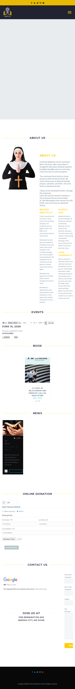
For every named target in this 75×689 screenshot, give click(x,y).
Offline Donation (9, 511)
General (6, 337)
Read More (16, 471)
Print (16, 337)
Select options (36, 401)
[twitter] (37, 3)
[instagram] (40, 3)
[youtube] (43, 3)
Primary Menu (69, 12)
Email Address (7, 529)
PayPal (21, 511)
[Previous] (49, 322)
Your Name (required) (68, 576)
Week (15, 322)
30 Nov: (11, 445)
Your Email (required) (68, 588)
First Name (6, 520)
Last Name (42, 520)
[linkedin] (34, 3)
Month (10, 322)
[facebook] (31, 3)
